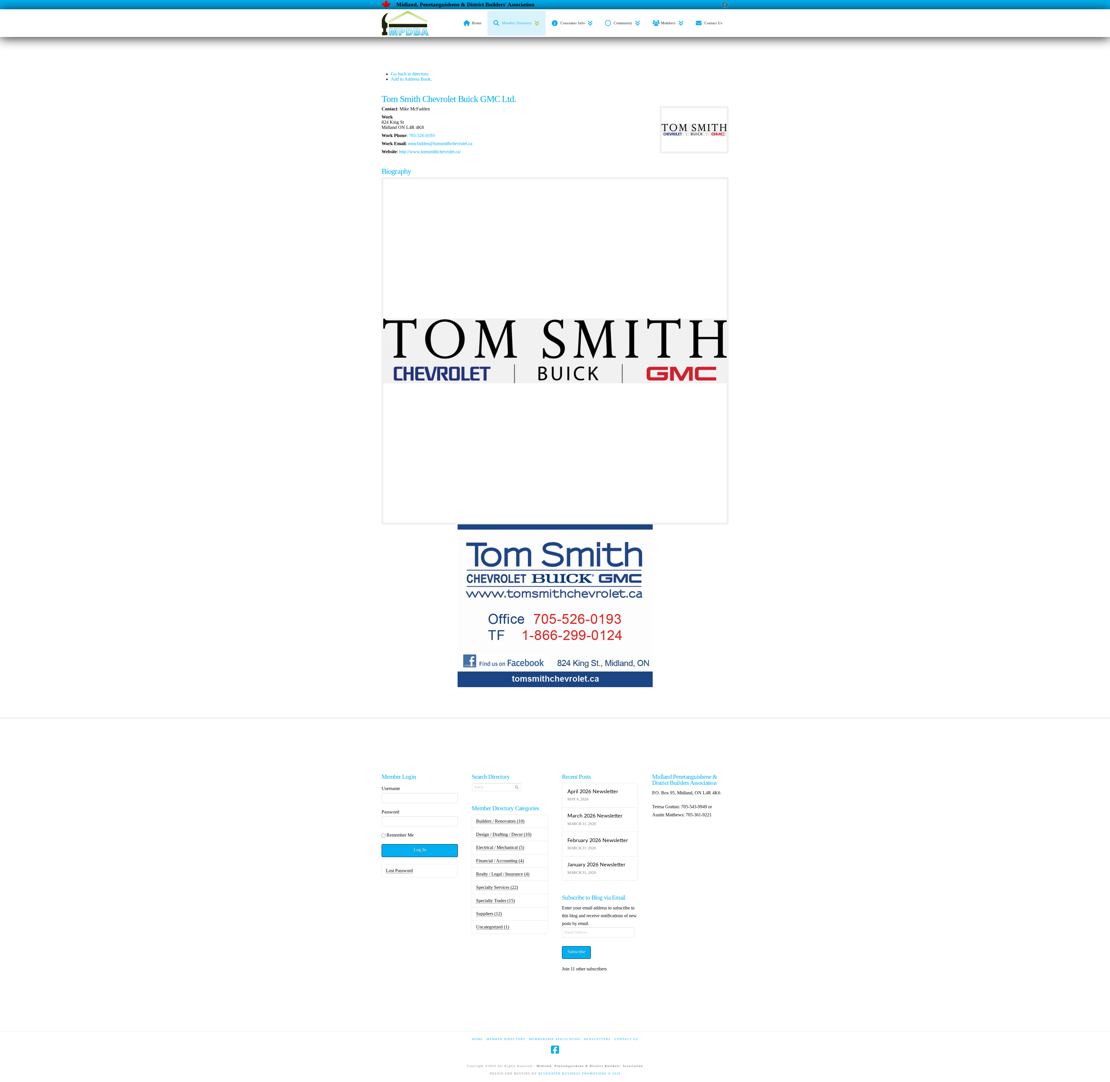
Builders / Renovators (500, 821)
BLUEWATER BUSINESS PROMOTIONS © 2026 (580, 1073)
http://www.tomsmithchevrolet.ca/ (430, 151)
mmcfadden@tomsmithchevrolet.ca (440, 143)
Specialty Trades (495, 900)
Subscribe (576, 951)
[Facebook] (555, 1049)
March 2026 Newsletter (595, 815)
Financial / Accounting (500, 860)
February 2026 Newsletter (597, 840)
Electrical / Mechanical (500, 847)
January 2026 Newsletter (596, 864)
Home (477, 1039)
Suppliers (489, 913)
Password (390, 811)
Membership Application (554, 1039)
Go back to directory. (410, 73)
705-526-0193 (422, 135)
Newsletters (597, 1039)
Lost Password (399, 870)
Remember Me (400, 835)
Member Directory (506, 1039)
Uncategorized (492, 926)
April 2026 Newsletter (592, 791)
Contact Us (626, 1039)
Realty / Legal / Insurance (502, 874)
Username (391, 788)
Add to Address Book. (411, 79)
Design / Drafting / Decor (503, 834)
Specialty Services (497, 887)
